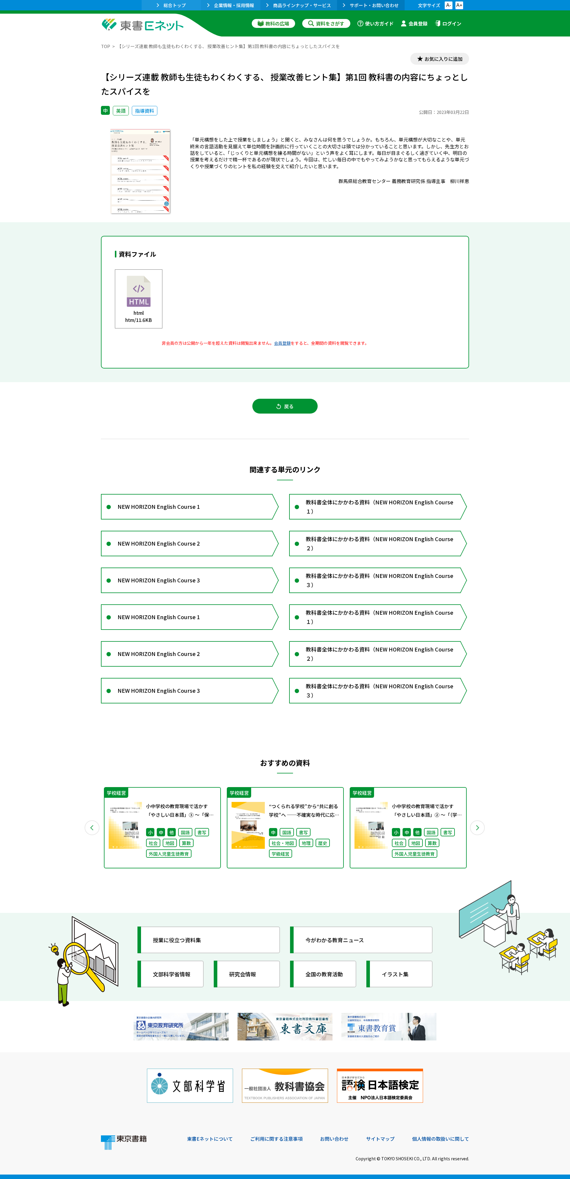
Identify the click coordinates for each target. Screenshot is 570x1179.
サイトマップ (380, 1138)
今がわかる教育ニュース (334, 940)
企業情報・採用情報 (234, 5)
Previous (92, 827)
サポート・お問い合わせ (374, 5)
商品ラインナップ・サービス (302, 5)
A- (448, 5)
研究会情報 (242, 974)
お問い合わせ (334, 1138)
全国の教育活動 (324, 974)
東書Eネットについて (210, 1138)
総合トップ (175, 5)
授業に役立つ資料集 (177, 940)
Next (477, 827)
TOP (105, 46)
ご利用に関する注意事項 (276, 1138)
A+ (459, 5)
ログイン (451, 23)
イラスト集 (395, 974)
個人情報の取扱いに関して (440, 1138)
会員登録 (418, 23)
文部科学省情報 (171, 974)
